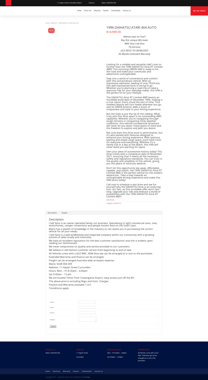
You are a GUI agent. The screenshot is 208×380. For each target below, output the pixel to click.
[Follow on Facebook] (3, 3)
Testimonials (115, 11)
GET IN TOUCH (199, 11)
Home (79, 11)
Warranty (97, 11)
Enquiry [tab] (64, 213)
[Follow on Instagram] (8, 3)
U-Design (86, 377)
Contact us (127, 11)
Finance (106, 11)
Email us (92, 3)
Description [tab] (52, 213)
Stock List (87, 11)
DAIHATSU (54, 23)
